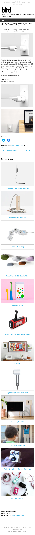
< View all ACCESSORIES (9, 151)
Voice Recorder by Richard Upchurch (17, 469)
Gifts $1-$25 (9, 147)
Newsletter (17, 4)
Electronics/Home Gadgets (19, 23)
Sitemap (7, 2)
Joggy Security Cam (17, 445)
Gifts (5, 147)
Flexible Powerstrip (17, 247)
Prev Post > (29, 151)
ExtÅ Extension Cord (17, 498)
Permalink (21, 31)
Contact (24, 2)
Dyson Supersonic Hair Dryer (17, 393)
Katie (8, 31)
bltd (6, 10)
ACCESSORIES (5, 23)
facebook (17, 531)
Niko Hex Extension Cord (18, 217)
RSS (29, 2)
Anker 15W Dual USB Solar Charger (17, 334)
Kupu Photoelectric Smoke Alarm (17, 276)
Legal (18, 2)
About (13, 2)
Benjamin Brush (17, 305)
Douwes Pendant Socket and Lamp (17, 188)
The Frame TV (17, 363)
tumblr (24, 531)
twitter (11, 531)
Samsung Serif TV (17, 422)
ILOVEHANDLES (17, 145)
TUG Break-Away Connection (18, 25)
